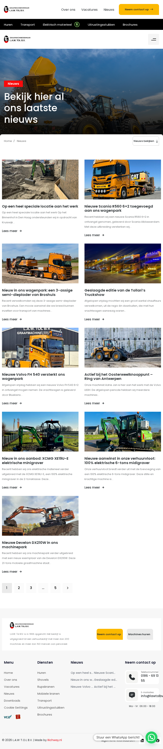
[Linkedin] (142, 740)
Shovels (43, 680)
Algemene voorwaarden (118, 740)
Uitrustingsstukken (101, 24)
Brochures (130, 24)
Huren (8, 24)
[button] (153, 39)
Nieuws (109, 9)
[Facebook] (157, 740)
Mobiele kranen (48, 693)
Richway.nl (55, 740)
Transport (27, 24)
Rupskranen (45, 687)
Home (8, 673)
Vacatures (89, 9)
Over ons (68, 9)
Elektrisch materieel (57, 24)
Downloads (12, 700)
